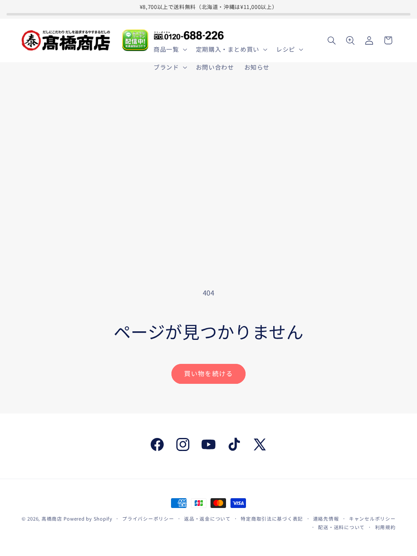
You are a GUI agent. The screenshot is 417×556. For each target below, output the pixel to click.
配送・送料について (341, 527)
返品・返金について (207, 518)
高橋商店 (52, 518)
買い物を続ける (208, 373)
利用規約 (385, 527)
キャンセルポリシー (372, 518)
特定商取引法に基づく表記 (272, 518)
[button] (170, 49)
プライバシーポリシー (148, 518)
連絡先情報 (326, 518)
